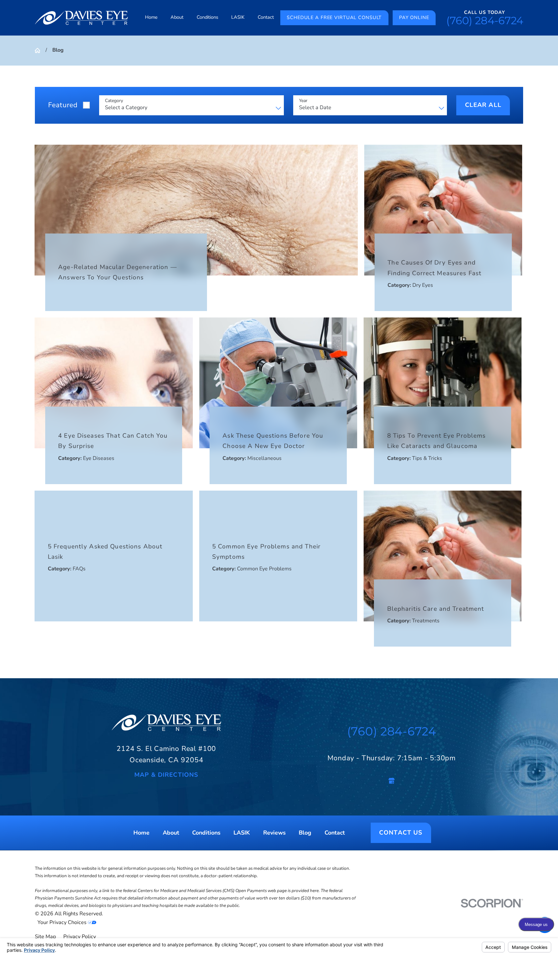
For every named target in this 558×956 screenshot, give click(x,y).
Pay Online (414, 17)
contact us (400, 833)
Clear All (483, 105)
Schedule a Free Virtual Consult (334, 17)
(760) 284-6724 (484, 21)
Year (303, 101)
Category (114, 101)
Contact (335, 833)
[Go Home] (40, 50)
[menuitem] (151, 18)
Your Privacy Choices (62, 922)
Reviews (274, 833)
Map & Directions (166, 775)
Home (141, 833)
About (171, 833)
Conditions (206, 833)
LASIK (241, 833)
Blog (305, 833)
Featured (63, 105)
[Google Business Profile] (391, 781)
